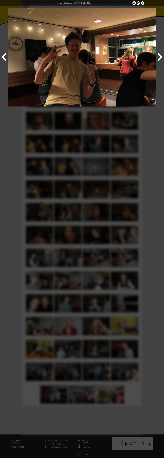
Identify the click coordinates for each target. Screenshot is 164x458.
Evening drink (86, 3)
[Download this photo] (134, 3)
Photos (59, 3)
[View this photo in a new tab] (138, 3)
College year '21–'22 (71, 3)
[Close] (142, 3)
